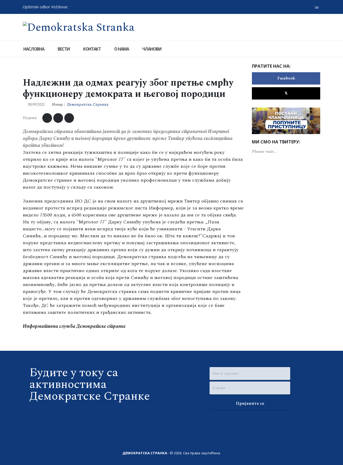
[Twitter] (315, 27)
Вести (64, 49)
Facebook (286, 78)
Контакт (92, 49)
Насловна (33, 49)
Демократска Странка (88, 105)
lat (317, 7)
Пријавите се (250, 403)
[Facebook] (304, 27)
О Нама (121, 49)
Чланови (151, 49)
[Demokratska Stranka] (79, 26)
